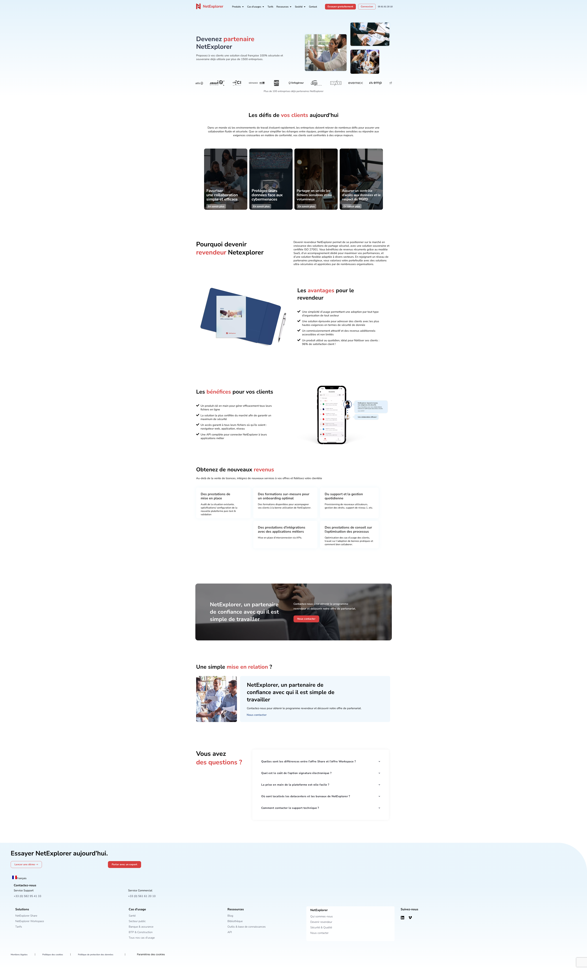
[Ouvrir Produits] (243, 7)
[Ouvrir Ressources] (290, 7)
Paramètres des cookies (151, 954)
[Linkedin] (402, 917)
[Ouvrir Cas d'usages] (263, 7)
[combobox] (19, 878)
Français (21, 878)
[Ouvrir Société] (304, 7)
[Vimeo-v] (410, 917)
